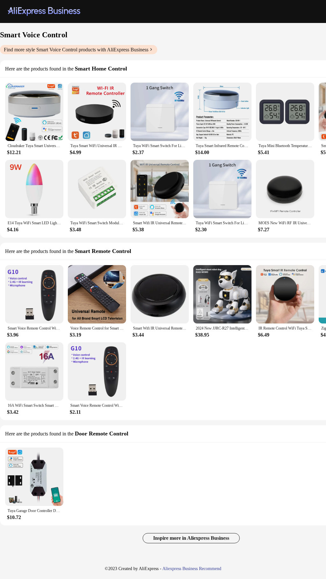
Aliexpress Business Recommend (191, 568)
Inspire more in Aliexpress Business (191, 538)
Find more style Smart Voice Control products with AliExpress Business (76, 49)
